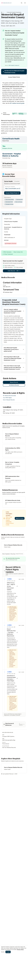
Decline (3, 951)
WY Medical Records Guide (9, 395)
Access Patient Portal (14, 77)
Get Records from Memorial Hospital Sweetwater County (14, 71)
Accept (8, 951)
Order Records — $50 (13, 270)
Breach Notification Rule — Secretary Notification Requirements (11, 632)
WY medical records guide (17, 103)
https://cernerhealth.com (12, 188)
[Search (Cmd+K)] (21, 2)
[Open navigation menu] (25, 2)
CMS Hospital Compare (13, 65)
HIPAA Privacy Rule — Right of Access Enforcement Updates (11, 586)
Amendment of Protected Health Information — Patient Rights (11, 678)
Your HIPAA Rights (7, 397)
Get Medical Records (14, 385)
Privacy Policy (20, 949)
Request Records (14, 382)
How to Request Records (9, 399)
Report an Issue (19, 518)
